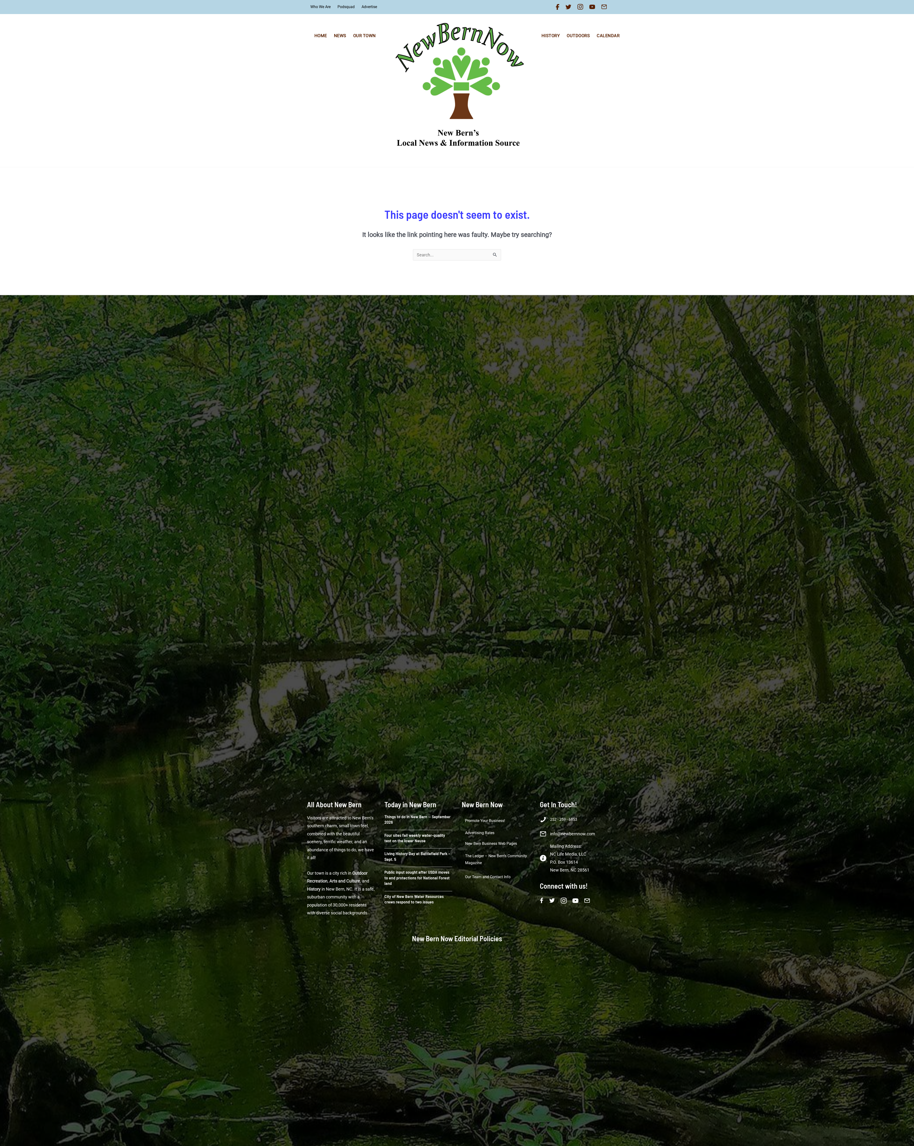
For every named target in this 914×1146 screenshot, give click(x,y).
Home (320, 35)
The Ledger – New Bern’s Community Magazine (496, 859)
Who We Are (320, 7)
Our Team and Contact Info (488, 877)
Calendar (608, 35)
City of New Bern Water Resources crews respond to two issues (414, 899)
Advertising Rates (479, 833)
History (550, 35)
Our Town (364, 35)
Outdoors (578, 35)
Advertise (369, 7)
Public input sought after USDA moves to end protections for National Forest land (417, 877)
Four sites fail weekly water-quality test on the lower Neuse (414, 837)
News (340, 35)
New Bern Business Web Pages (491, 843)
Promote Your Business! (485, 820)
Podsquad (346, 7)
